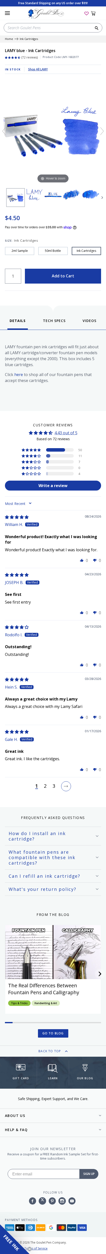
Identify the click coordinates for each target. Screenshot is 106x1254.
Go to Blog (53, 1033)
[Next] (102, 131)
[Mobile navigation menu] (7, 13)
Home (9, 39)
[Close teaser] (29, 1249)
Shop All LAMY (38, 69)
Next (102, 197)
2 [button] (45, 786)
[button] (31, 450)
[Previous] (4, 131)
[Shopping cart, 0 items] (96, 13)
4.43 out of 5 (65, 433)
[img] (17, 517)
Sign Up (89, 1174)
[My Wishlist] (86, 13)
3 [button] (54, 786)
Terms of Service (36, 1248)
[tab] (17, 324)
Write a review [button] (53, 485)
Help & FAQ (16, 1129)
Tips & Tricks (19, 1003)
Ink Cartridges (29, 39)
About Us (15, 1115)
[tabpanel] (53, 369)
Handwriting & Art (46, 1003)
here (18, 374)
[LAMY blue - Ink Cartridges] (15, 197)
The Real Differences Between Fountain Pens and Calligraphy (43, 989)
